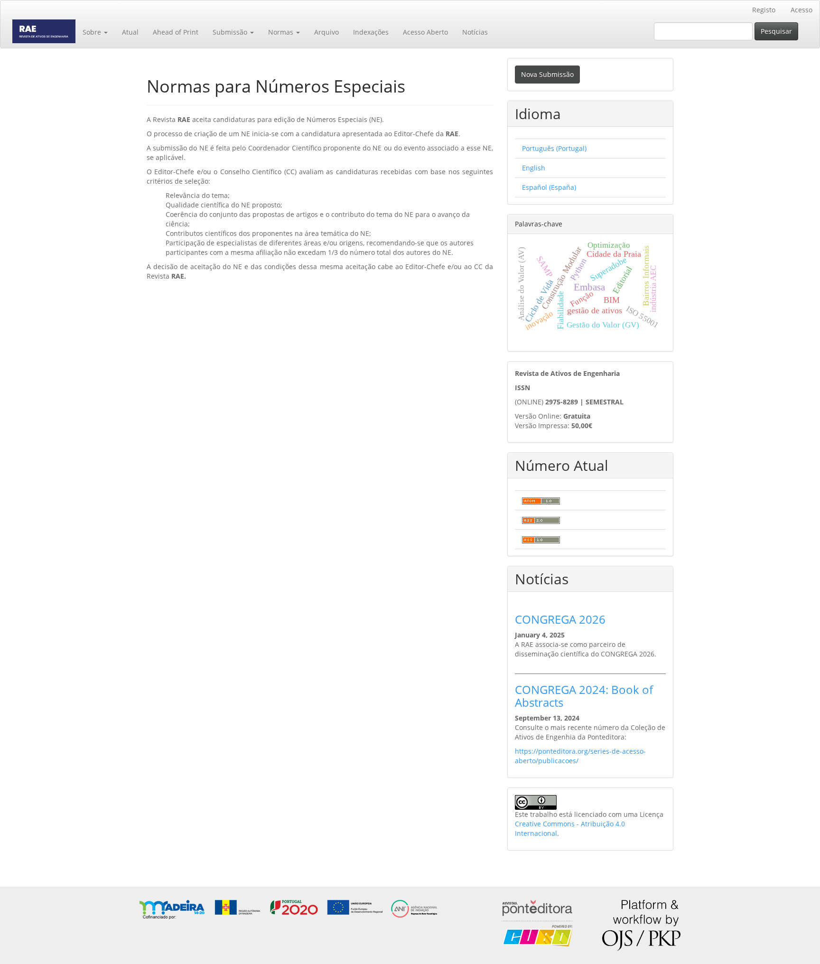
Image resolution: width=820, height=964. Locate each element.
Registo (763, 9)
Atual (130, 32)
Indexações (371, 32)
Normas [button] (281, 32)
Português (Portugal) (554, 148)
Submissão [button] (231, 32)
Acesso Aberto (425, 32)
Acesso (801, 9)
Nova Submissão (547, 74)
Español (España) (549, 187)
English (533, 167)
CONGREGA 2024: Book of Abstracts (584, 696)
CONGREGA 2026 (560, 619)
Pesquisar (776, 31)
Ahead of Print (175, 32)
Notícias (475, 32)
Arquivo (326, 32)
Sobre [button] (93, 32)
